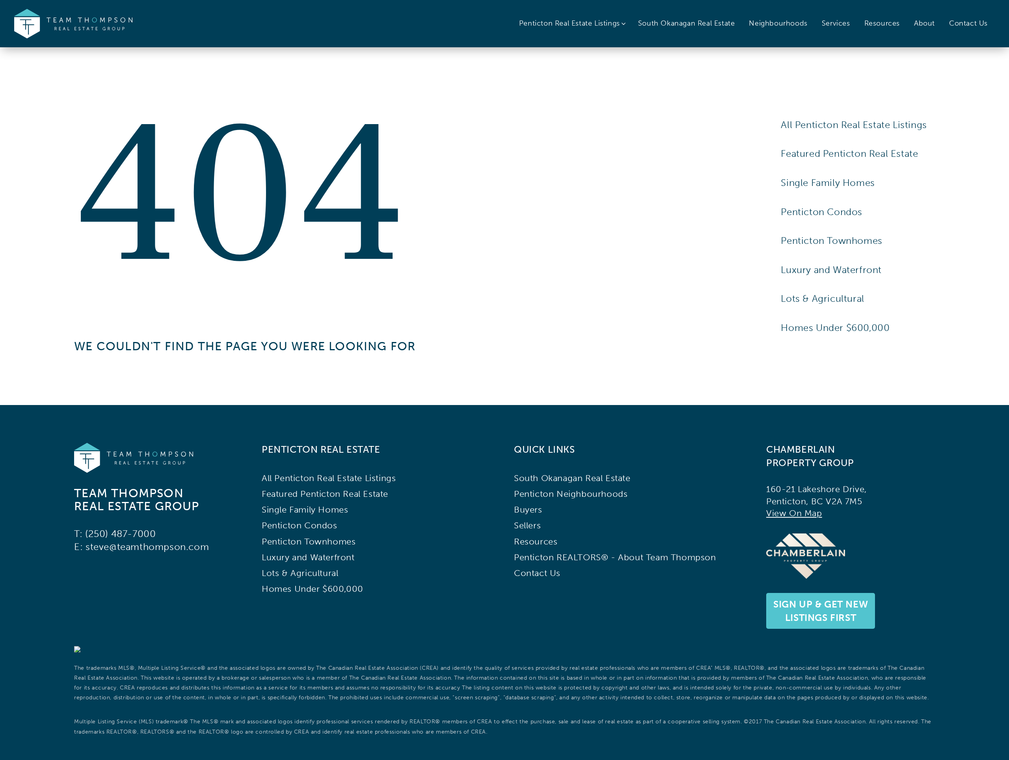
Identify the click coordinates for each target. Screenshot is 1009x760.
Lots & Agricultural (822, 298)
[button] (573, 23)
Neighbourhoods (778, 23)
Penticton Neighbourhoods (570, 494)
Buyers (528, 510)
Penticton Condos (821, 211)
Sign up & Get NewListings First (820, 610)
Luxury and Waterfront (831, 269)
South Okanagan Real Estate (686, 23)
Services (836, 23)
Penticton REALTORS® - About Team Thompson (615, 557)
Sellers (527, 525)
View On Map (794, 513)
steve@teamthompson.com (147, 546)
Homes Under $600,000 (835, 327)
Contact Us (968, 23)
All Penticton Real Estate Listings (854, 124)
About (924, 23)
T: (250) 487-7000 (115, 533)
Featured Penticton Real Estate (849, 153)
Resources (882, 23)
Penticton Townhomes (831, 240)
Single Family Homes (828, 182)
